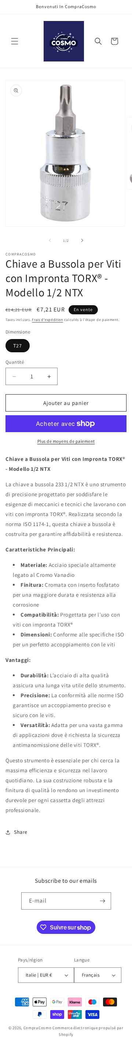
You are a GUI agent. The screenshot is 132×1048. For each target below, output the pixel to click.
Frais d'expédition (47, 319)
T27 (17, 345)
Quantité (15, 362)
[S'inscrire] (103, 901)
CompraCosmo (37, 1027)
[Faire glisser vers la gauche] (50, 240)
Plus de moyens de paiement (66, 441)
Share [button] (20, 832)
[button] (15, 41)
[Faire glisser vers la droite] (82, 240)
